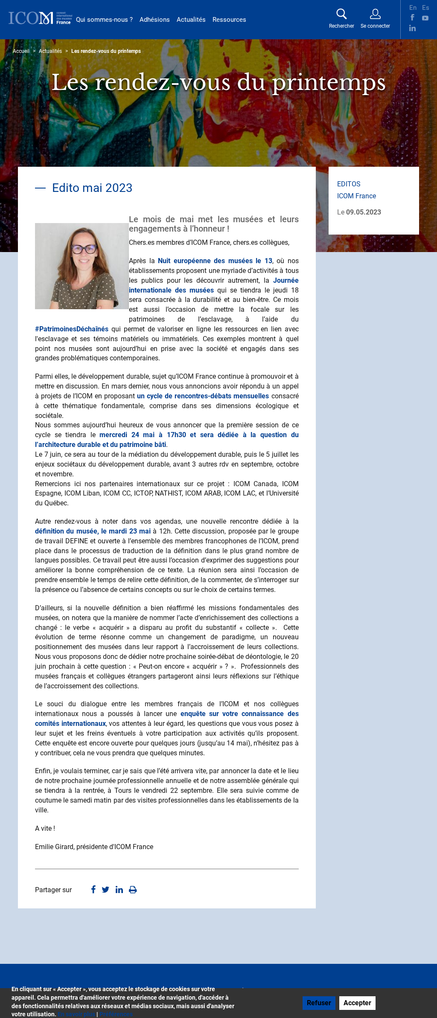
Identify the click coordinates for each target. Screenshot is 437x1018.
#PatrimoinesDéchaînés (71, 329)
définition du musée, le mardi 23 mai (93, 531)
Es (425, 7)
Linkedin (412, 28)
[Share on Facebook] (93, 890)
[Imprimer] (133, 890)
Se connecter (375, 26)
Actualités (191, 19)
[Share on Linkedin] (119, 890)
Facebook (412, 17)
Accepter (357, 1003)
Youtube (425, 17)
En (412, 7)
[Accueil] (41, 18)
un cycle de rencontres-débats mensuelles (203, 396)
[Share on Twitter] (106, 890)
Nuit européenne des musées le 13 (215, 261)
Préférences (116, 1014)
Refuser (319, 1003)
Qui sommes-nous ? (104, 19)
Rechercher (341, 26)
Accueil (21, 51)
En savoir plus (76, 1014)
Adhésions (155, 19)
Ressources (229, 19)
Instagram (425, 28)
